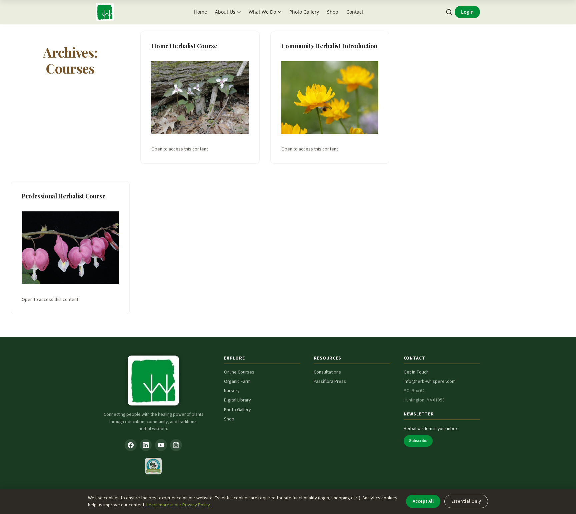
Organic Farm (237, 381)
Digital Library (237, 400)
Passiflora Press (330, 381)
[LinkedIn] (146, 445)
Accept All (423, 501)
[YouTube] (161, 445)
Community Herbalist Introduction (329, 46)
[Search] (449, 12)
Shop (332, 12)
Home (200, 12)
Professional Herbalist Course (63, 196)
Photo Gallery (304, 12)
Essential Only (466, 501)
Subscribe (418, 441)
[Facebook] (131, 445)
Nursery (232, 390)
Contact (354, 12)
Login (467, 12)
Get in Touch (416, 372)
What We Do (262, 12)
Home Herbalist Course (184, 46)
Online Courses (239, 372)
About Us (225, 12)
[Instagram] (176, 445)
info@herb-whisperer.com (430, 381)
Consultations (327, 372)
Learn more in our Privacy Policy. (178, 504)
